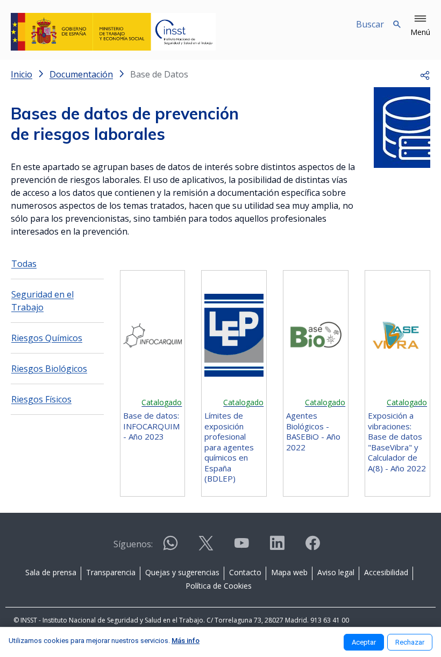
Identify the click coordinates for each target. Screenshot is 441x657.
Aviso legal (335, 572)
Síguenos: (133, 544)
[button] (420, 26)
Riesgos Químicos (46, 338)
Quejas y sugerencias (182, 572)
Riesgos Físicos (41, 399)
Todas (24, 264)
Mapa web (289, 572)
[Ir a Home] (113, 32)
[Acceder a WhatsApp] (170, 547)
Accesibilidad (386, 572)
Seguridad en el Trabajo (42, 300)
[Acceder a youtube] (241, 547)
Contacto (245, 572)
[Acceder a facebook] (312, 547)
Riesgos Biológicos (49, 369)
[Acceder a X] (206, 547)
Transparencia (111, 572)
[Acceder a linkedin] (277, 547)
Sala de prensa (50, 572)
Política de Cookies (219, 586)
